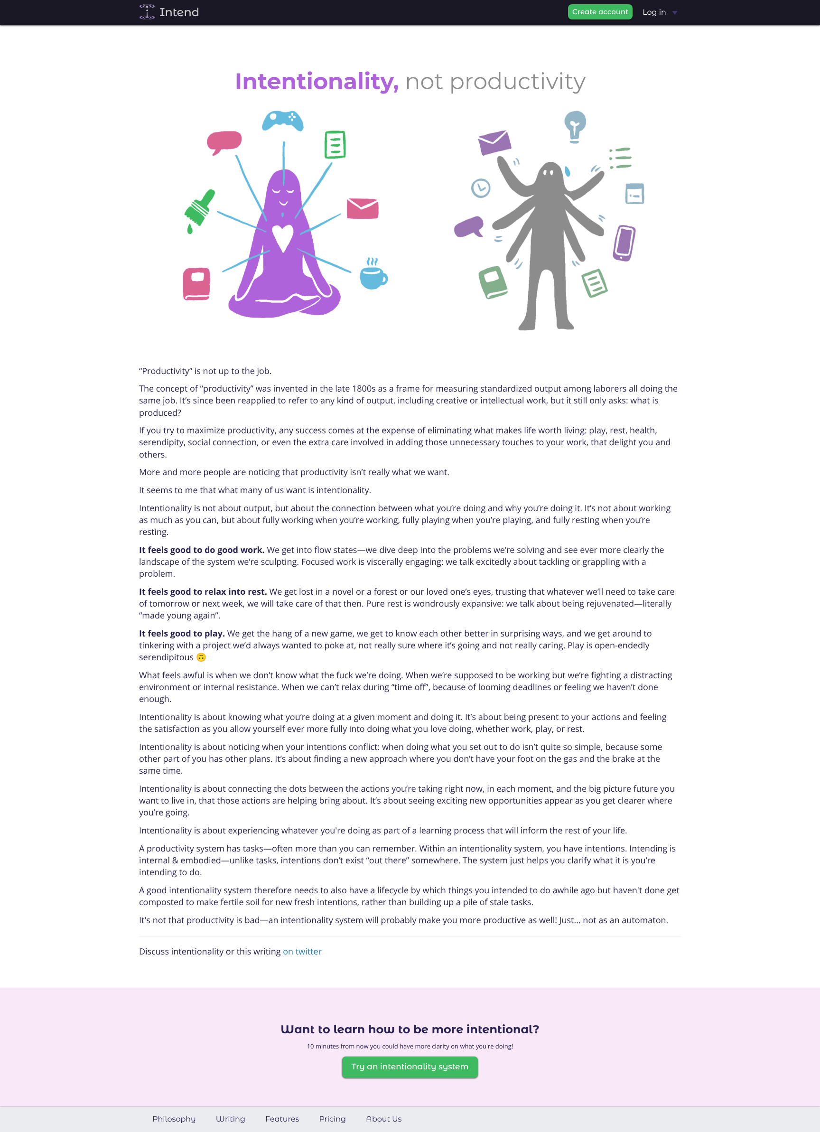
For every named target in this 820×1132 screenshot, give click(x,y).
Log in (655, 12)
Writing (230, 1119)
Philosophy (174, 1119)
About (383, 1119)
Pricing (332, 1119)
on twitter (302, 951)
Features (282, 1119)
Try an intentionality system (409, 1067)
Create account (600, 11)
